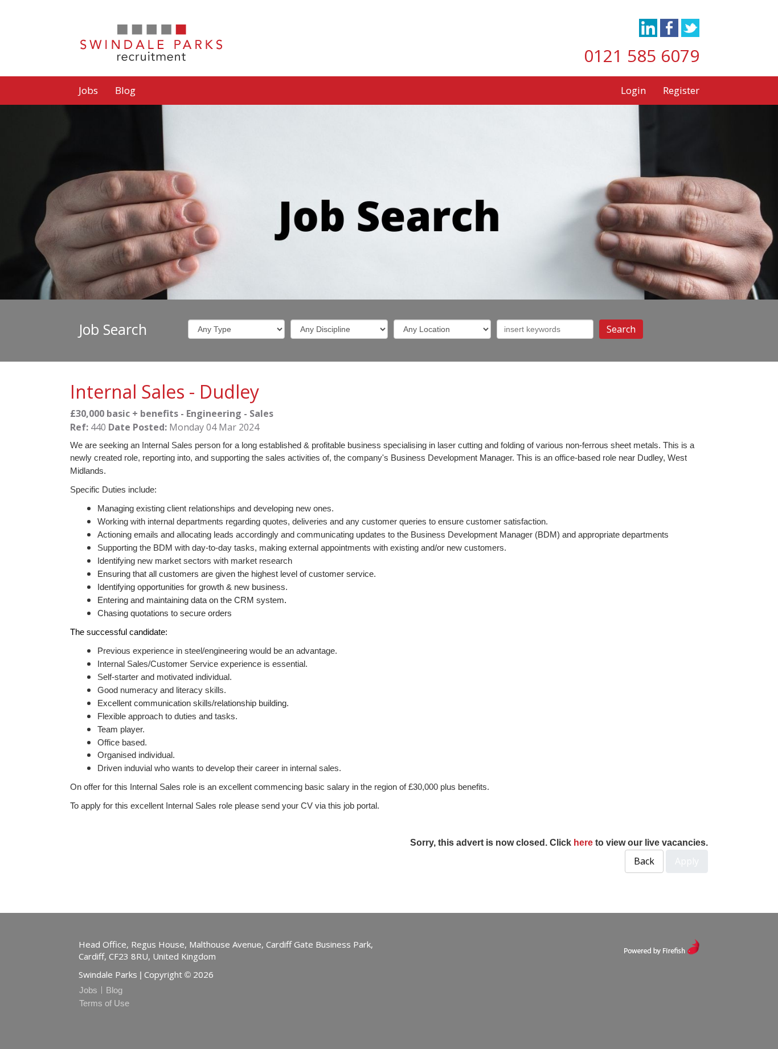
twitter (690, 28)
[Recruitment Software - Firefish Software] (661, 945)
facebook (669, 28)
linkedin (648, 28)
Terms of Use (104, 1003)
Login (633, 90)
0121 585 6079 (641, 55)
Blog (125, 90)
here (583, 842)
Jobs (88, 90)
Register (681, 90)
